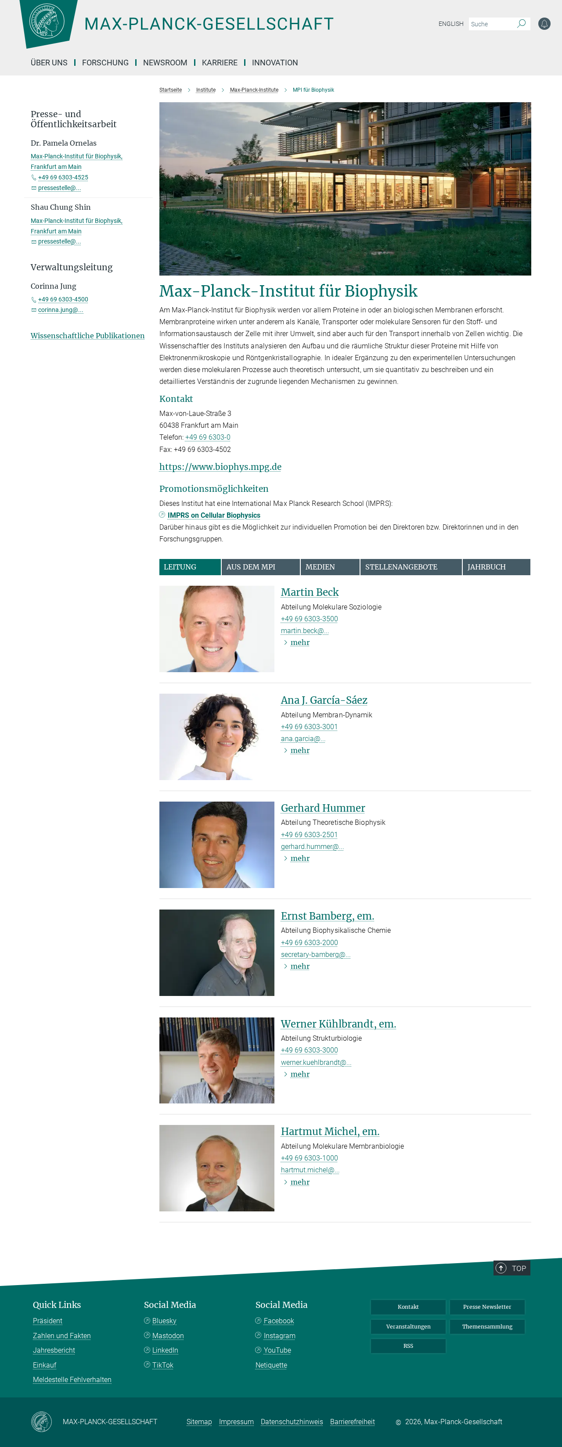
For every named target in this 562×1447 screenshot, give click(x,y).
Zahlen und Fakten (62, 1336)
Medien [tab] (320, 566)
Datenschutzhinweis (292, 1422)
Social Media (170, 1305)
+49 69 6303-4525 (63, 177)
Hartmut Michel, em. (330, 1131)
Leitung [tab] (180, 566)
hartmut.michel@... (310, 1170)
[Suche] (521, 24)
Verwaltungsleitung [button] (72, 267)
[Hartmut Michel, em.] (216, 1168)
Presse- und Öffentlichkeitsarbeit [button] (74, 119)
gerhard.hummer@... (312, 846)
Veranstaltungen (408, 1326)
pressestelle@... (59, 187)
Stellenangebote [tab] (401, 566)
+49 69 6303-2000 (309, 942)
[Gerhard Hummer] (216, 845)
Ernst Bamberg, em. (328, 916)
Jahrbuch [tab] (487, 566)
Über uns (49, 62)
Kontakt (408, 1307)
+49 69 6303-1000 (309, 1158)
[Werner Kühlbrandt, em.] (216, 1060)
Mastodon (168, 1336)
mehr (300, 642)
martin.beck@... (305, 631)
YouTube (277, 1350)
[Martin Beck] (216, 629)
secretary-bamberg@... (316, 954)
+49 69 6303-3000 (309, 1050)
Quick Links (57, 1305)
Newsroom (165, 62)
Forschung (105, 62)
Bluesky (164, 1321)
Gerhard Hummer (323, 808)
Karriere (220, 62)
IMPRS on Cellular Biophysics (214, 515)
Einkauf (44, 1365)
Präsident (47, 1321)
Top (519, 1268)
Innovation (275, 62)
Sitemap (199, 1422)
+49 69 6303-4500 (63, 299)
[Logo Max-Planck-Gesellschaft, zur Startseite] (176, 30)
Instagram (279, 1336)
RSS (408, 1346)
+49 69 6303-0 (208, 437)
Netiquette (271, 1365)
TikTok (162, 1365)
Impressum (236, 1422)
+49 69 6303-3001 (309, 727)
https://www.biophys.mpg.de (220, 467)
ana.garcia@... (303, 738)
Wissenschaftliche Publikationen (88, 335)
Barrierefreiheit (352, 1422)
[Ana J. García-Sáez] (216, 737)
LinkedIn (165, 1350)
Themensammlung (487, 1326)
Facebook (279, 1321)
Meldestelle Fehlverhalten (72, 1379)
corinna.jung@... (60, 309)
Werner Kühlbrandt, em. (338, 1024)
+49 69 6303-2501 (309, 835)
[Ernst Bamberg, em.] (216, 953)
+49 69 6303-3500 (309, 619)
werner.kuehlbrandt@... (316, 1062)
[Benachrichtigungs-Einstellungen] (544, 24)
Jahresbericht (54, 1350)
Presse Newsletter (487, 1307)
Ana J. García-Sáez (324, 700)
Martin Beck (310, 592)
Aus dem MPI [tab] (251, 566)
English (451, 23)
